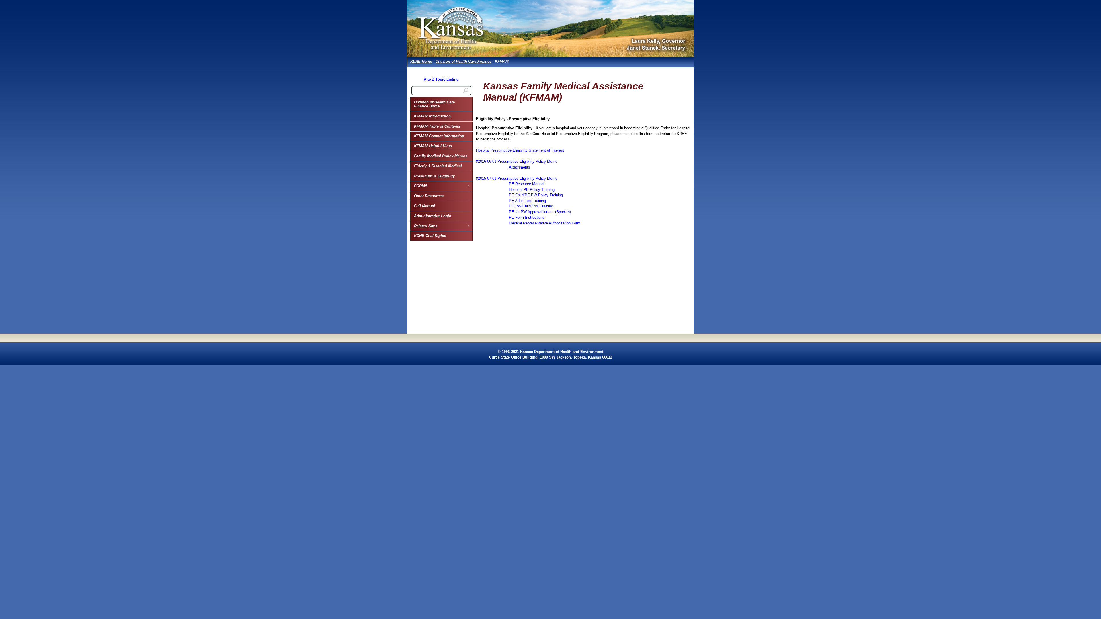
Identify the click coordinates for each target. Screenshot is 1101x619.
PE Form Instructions (526, 217)
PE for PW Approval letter (530, 212)
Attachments (519, 167)
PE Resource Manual (526, 184)
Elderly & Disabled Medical (438, 166)
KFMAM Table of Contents (437, 126)
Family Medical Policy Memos (440, 156)
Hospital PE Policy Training (532, 189)
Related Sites (423, 226)
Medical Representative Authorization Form (544, 223)
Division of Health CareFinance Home (434, 104)
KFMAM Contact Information (439, 136)
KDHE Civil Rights (430, 236)
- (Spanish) (561, 212)
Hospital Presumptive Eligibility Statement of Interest (520, 150)
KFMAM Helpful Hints (433, 146)
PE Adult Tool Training (527, 201)
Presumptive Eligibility (434, 176)
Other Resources (429, 196)
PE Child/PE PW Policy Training (536, 195)
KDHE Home (421, 61)
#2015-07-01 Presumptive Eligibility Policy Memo (516, 178)
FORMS (418, 186)
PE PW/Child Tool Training (531, 206)
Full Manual (424, 206)
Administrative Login (432, 216)
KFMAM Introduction (432, 116)
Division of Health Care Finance (463, 61)
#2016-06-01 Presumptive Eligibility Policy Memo (516, 161)
